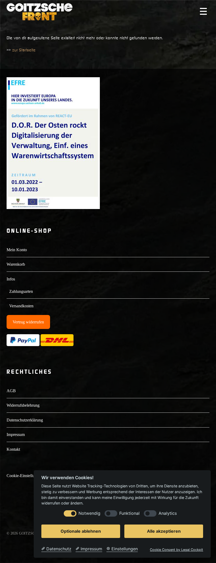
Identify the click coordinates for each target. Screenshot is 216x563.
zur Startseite (24, 49)
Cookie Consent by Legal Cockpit (176, 550)
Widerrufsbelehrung (23, 405)
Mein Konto (17, 249)
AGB (11, 391)
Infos (11, 279)
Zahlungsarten (21, 291)
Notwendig (89, 513)
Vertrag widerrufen (28, 322)
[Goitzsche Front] (39, 18)
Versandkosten (21, 306)
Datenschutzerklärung (25, 420)
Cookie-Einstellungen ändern (31, 475)
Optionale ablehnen (81, 531)
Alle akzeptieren (164, 531)
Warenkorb (16, 264)
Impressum (16, 434)
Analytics (168, 513)
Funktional (129, 513)
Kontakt (13, 449)
